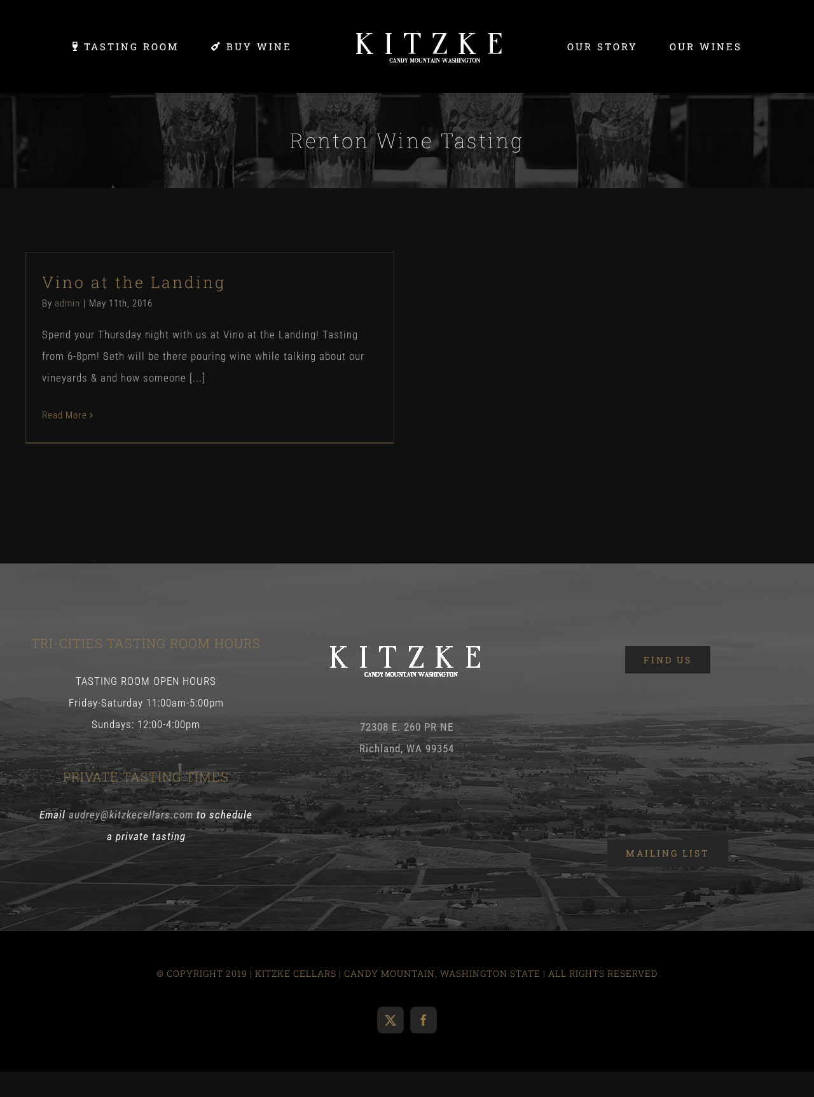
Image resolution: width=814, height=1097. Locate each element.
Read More (64, 415)
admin (67, 303)
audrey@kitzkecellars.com (131, 814)
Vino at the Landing (134, 282)
